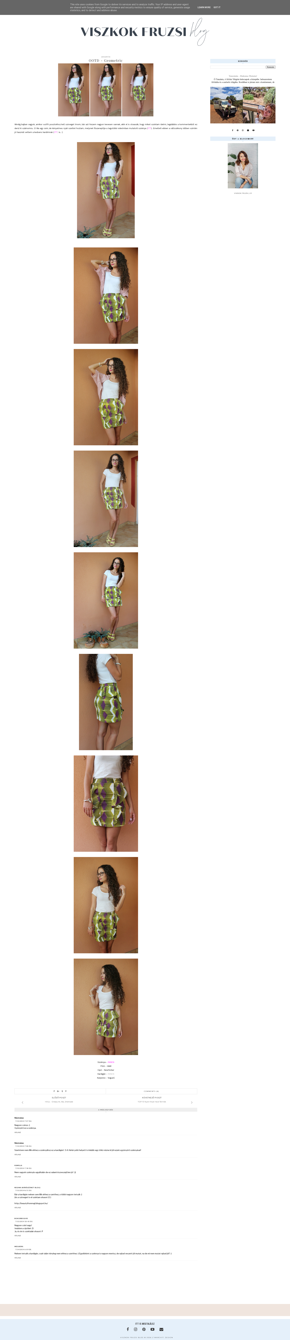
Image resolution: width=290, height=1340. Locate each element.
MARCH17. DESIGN (163, 1337)
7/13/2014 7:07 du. (23, 1121)
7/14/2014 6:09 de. (23, 1249)
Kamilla (18, 1165)
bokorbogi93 (21, 1218)
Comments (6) (151, 1091)
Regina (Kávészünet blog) (27, 1187)
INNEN (111, 1074)
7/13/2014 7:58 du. (23, 1168)
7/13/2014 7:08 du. (23, 1146)
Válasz (17, 1132)
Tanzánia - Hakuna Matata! (243, 76)
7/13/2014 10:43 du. (24, 1221)
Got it (217, 7)
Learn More (204, 7)
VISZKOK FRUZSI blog (132, 1337)
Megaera (18, 1246)
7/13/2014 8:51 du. (23, 1190)
